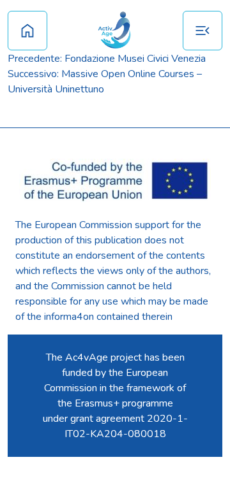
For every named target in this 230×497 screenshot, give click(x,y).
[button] (202, 30)
